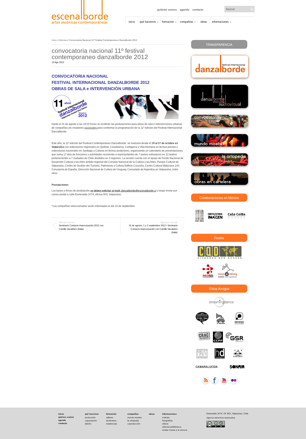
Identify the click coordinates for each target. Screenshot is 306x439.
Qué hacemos (148, 21)
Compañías (186, 21)
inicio (61, 414)
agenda (62, 420)
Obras (203, 21)
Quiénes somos (167, 9)
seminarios (111, 420)
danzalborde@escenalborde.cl (138, 190)
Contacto (197, 9)
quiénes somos (66, 417)
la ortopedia (133, 420)
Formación (168, 21)
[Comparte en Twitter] (174, 39)
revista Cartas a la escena (174, 430)
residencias (111, 424)
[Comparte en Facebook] (170, 39)
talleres (109, 417)
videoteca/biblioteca (171, 427)
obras (152, 414)
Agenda (184, 9)
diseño (88, 424)
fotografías (167, 420)
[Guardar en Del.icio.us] (178, 39)
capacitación (91, 420)
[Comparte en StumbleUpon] (183, 39)
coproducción (133, 424)
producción (90, 417)
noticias (165, 417)
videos (165, 424)
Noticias (63, 40)
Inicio (132, 21)
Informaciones (220, 21)
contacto (62, 423)
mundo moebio (134, 417)
